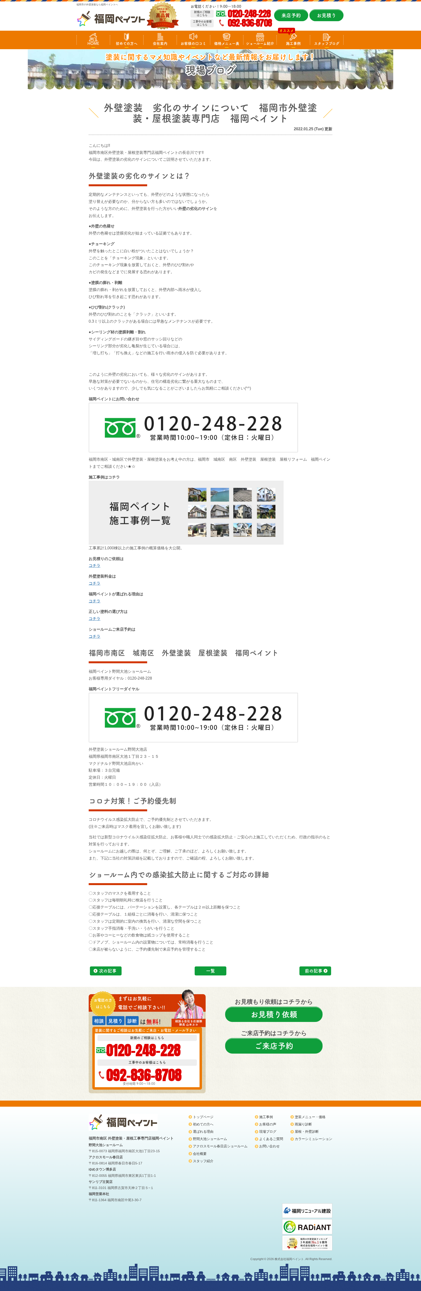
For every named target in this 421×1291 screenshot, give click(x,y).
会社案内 (160, 43)
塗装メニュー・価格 (310, 1117)
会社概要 (200, 1154)
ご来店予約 (273, 1046)
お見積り (326, 15)
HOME (93, 43)
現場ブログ (267, 1131)
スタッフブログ (326, 43)
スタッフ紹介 (203, 1161)
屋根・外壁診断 (307, 1131)
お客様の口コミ (193, 43)
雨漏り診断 (303, 1124)
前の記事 (313, 971)
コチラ (94, 565)
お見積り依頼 (273, 1014)
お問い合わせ (269, 1146)
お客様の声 (267, 1124)
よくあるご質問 (271, 1139)
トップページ (203, 1117)
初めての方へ (126, 43)
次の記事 (107, 971)
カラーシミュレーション (313, 1139)
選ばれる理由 (203, 1131)
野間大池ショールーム (210, 1139)
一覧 (210, 971)
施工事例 (293, 43)
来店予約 (291, 15)
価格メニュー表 (226, 43)
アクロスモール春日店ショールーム (220, 1146)
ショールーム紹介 (260, 43)
